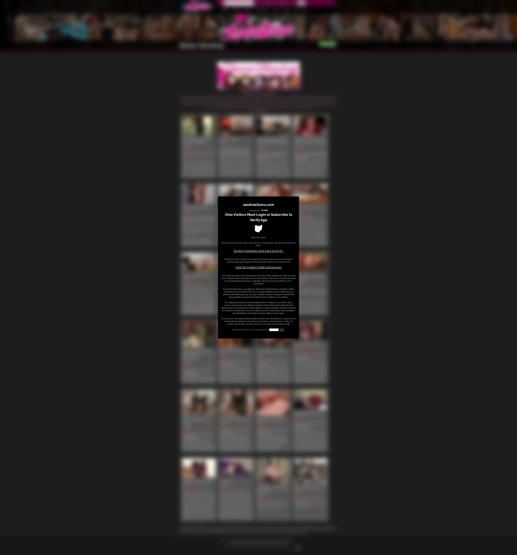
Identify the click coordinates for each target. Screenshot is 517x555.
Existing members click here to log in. (258, 251)
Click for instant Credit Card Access (258, 267)
